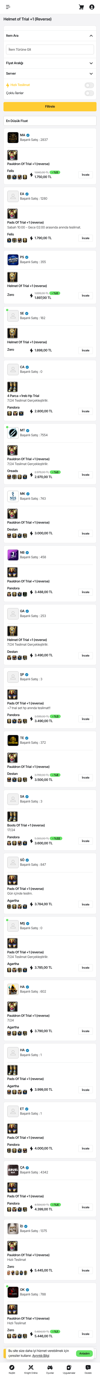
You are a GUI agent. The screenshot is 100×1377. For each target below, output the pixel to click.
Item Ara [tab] (12, 36)
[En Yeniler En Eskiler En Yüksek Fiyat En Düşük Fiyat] (50, 121)
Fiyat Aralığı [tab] (14, 63)
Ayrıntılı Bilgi (40, 1356)
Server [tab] (11, 74)
